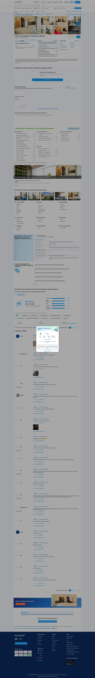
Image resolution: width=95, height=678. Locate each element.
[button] (47, 340)
